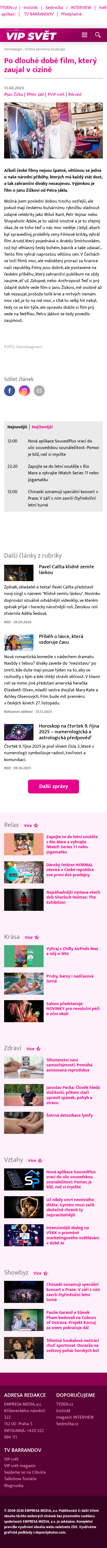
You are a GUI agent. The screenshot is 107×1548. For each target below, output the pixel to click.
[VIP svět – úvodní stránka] (31, 35)
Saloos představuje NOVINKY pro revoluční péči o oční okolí (73, 1008)
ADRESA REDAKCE (25, 1395)
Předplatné (71, 14)
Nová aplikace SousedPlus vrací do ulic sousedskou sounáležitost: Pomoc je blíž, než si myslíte (63, 447)
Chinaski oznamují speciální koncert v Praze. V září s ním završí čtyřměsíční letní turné (63, 498)
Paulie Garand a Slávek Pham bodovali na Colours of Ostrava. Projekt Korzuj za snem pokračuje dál (71, 1320)
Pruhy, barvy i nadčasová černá (70, 978)
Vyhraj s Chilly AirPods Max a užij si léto (72, 951)
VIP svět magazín (20, 1465)
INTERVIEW (81, 7)
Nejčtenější (42, 427)
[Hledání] (98, 35)
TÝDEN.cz (8, 7)
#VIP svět (56, 94)
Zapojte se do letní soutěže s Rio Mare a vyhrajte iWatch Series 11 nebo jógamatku (63, 473)
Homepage (13, 49)
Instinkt (31, 7)
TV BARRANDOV (39, 14)
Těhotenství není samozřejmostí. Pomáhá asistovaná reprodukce (69, 1065)
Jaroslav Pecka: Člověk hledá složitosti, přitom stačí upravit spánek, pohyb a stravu (73, 1095)
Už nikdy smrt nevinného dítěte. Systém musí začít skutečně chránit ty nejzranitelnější (70, 1207)
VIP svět (11, 1459)
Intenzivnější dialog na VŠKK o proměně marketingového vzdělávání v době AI (72, 1235)
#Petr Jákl (35, 94)
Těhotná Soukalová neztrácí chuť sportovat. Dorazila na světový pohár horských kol (72, 1345)
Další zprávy (53, 786)
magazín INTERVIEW (75, 1417)
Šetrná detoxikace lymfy (69, 1115)
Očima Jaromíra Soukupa (45, 49)
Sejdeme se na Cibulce (25, 1472)
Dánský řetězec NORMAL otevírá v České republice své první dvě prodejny (70, 870)
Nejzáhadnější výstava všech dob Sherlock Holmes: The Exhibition (73, 897)
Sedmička (54, 7)
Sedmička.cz (67, 1424)
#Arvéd (74, 94)
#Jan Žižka (13, 94)
